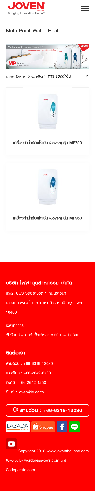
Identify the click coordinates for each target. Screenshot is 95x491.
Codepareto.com (20, 469)
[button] (85, 8)
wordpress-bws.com (41, 460)
